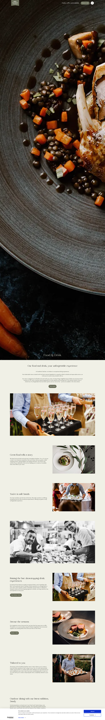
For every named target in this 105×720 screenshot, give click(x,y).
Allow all (92, 711)
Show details (21, 717)
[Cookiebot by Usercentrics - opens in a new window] (10, 718)
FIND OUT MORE (52, 362)
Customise (91, 715)
